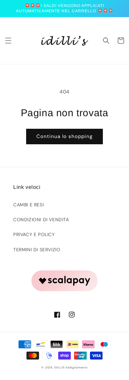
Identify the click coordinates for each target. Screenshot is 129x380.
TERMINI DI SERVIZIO (36, 250)
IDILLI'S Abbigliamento (70, 367)
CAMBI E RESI (28, 205)
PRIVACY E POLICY (34, 234)
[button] (8, 40)
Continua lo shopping (64, 136)
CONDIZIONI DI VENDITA (41, 220)
